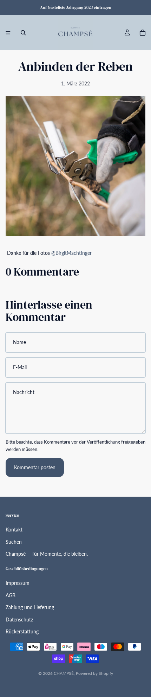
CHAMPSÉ (64, 673)
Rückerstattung (22, 631)
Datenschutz (19, 619)
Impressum (17, 583)
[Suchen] (23, 32)
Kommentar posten (34, 467)
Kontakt (14, 530)
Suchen (14, 542)
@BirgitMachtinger (71, 253)
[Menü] (8, 33)
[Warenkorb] (142, 32)
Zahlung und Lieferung (30, 607)
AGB (10, 595)
